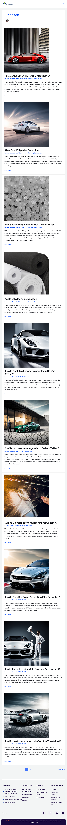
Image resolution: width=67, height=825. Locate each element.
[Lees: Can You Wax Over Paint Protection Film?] (26, 422)
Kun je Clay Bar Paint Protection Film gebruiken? (32, 597)
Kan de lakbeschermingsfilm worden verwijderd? (32, 741)
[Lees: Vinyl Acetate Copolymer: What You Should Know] (26, 199)
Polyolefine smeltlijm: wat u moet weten (27, 75)
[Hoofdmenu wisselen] (63, 4)
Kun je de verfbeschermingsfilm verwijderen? (30, 522)
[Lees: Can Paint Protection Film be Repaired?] (26, 643)
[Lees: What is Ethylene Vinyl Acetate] (26, 273)
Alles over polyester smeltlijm (21, 150)
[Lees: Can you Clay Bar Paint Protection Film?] (26, 571)
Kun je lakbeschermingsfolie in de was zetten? (31, 448)
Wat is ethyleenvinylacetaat (20, 299)
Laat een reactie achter (11, 78)
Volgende (61, 769)
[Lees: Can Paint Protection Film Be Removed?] (26, 715)
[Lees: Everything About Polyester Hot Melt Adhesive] (26, 124)
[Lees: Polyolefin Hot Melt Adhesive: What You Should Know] (26, 50)
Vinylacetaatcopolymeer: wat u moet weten (29, 224)
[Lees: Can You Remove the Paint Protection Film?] (26, 497)
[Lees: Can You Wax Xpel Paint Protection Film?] (26, 345)
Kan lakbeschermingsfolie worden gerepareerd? (32, 669)
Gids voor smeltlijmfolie (26, 78)
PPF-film (21, 377)
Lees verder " (8, 96)
